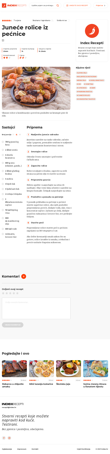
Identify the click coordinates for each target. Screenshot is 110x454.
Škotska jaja (63, 384)
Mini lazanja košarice (41, 384)
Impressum (21, 449)
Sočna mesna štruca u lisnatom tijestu (94, 385)
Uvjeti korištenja (83, 449)
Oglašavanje (7, 449)
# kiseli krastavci (96, 80)
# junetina (88, 84)
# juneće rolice (83, 95)
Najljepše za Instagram (86, 76)
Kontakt (35, 449)
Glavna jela (82, 73)
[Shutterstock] (36, 88)
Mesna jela (81, 80)
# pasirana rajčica (84, 91)
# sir (79, 84)
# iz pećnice (81, 88)
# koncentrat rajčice (86, 99)
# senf (92, 88)
